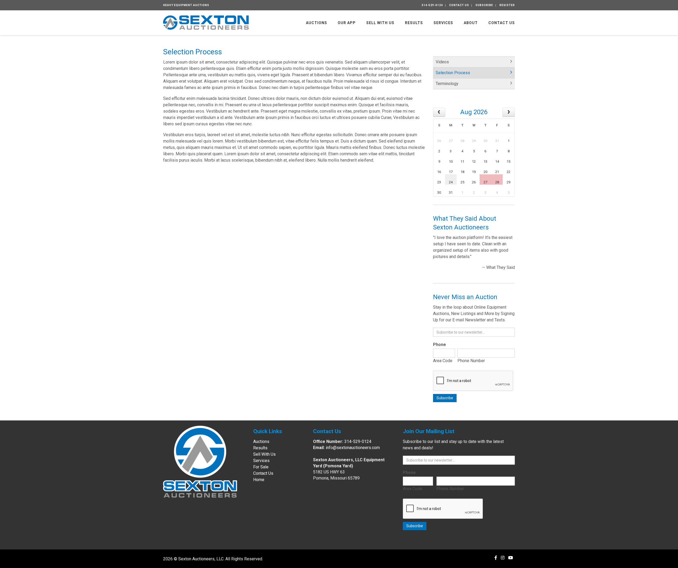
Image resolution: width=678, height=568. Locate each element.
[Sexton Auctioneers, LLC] (206, 22)
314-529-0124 (432, 5)
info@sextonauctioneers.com (353, 447)
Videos (442, 61)
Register (507, 5)
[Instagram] (503, 557)
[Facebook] (495, 557)
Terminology (447, 83)
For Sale (261, 466)
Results (414, 23)
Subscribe (484, 5)
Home (258, 479)
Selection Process (453, 72)
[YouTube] (510, 557)
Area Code (442, 360)
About (471, 23)
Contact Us (459, 5)
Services (443, 23)
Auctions (316, 23)
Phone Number (471, 360)
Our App (347, 23)
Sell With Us (380, 23)
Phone (439, 344)
